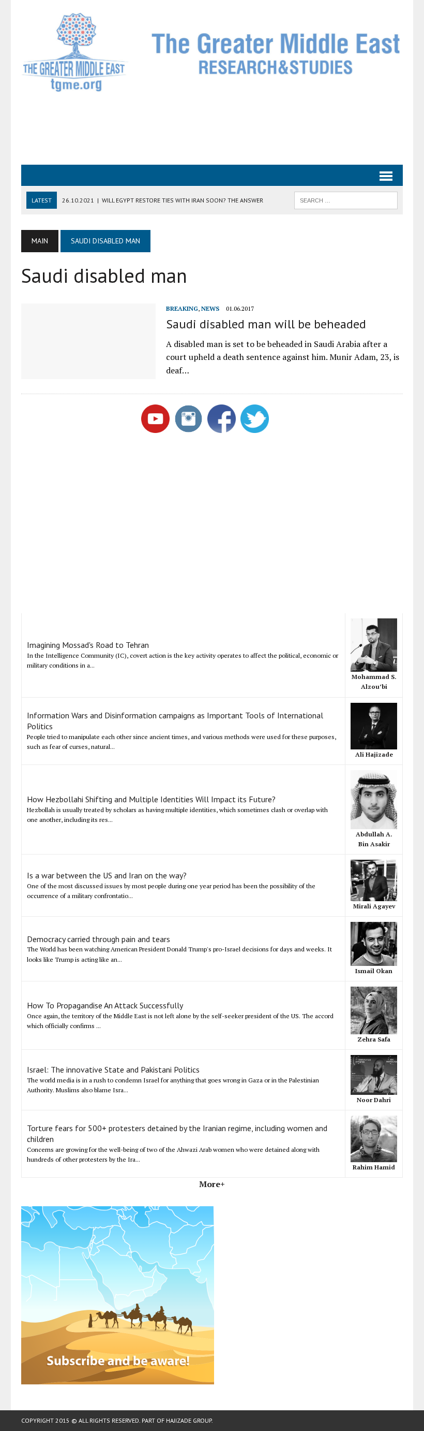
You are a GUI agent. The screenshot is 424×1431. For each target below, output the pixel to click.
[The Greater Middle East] (212, 52)
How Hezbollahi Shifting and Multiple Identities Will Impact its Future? (151, 799)
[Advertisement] (212, 127)
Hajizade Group (188, 1420)
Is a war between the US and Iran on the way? (107, 875)
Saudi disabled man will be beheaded (266, 324)
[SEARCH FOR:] (346, 199)
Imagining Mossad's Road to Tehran (88, 645)
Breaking (182, 308)
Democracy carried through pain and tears (98, 939)
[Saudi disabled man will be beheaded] (88, 372)
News (210, 308)
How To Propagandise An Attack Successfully (105, 1005)
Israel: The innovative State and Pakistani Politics (113, 1069)
